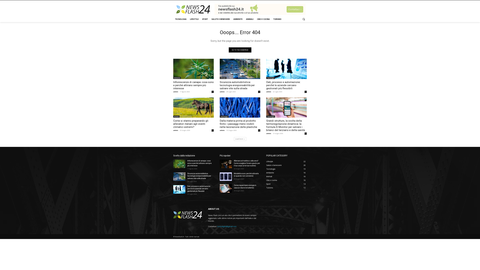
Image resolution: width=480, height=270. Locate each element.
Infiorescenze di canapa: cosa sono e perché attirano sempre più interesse (193, 85)
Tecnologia (270, 78)
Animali (176, 116)
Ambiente (177, 78)
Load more (239, 139)
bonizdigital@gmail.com (226, 226)
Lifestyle (223, 78)
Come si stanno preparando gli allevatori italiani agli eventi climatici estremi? (190, 123)
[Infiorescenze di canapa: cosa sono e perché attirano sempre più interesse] (193, 69)
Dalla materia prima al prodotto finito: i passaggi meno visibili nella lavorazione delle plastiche (238, 123)
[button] (304, 19)
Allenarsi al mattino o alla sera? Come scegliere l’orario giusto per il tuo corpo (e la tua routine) (247, 163)
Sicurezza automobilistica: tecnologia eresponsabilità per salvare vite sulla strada (237, 85)
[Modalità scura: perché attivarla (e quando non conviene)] (226, 176)
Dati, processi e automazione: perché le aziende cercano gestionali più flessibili (283, 85)
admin (175, 92)
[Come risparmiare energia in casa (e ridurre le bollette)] (226, 188)
